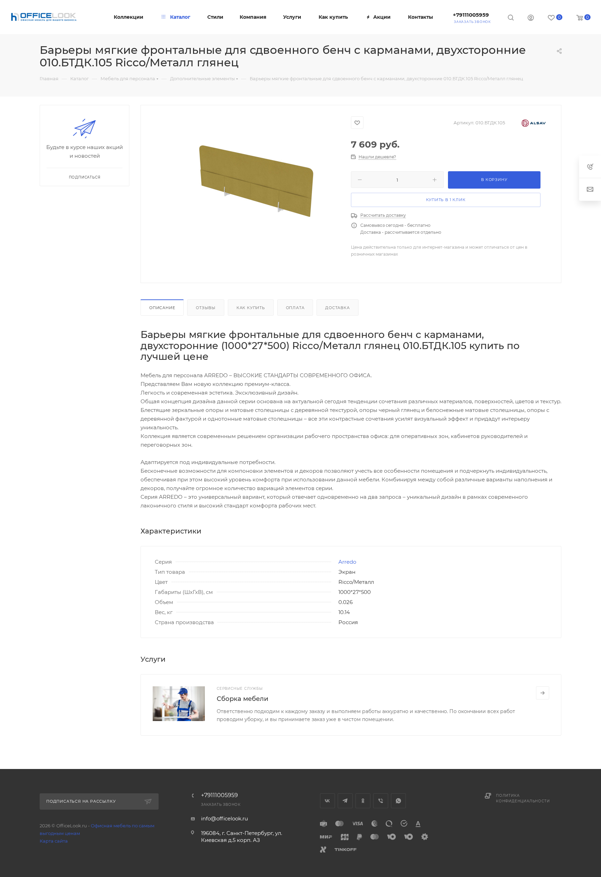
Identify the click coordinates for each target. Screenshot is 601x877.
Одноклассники (362, 800)
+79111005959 (471, 14)
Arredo (347, 562)
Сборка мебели (242, 699)
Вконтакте (327, 800)
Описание (162, 307)
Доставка (337, 307)
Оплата (295, 307)
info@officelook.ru (224, 818)
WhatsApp (398, 800)
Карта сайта (54, 841)
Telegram (345, 800)
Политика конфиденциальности (523, 798)
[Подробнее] (542, 693)
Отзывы (206, 307)
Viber (380, 800)
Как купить (251, 307)
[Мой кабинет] (531, 18)
